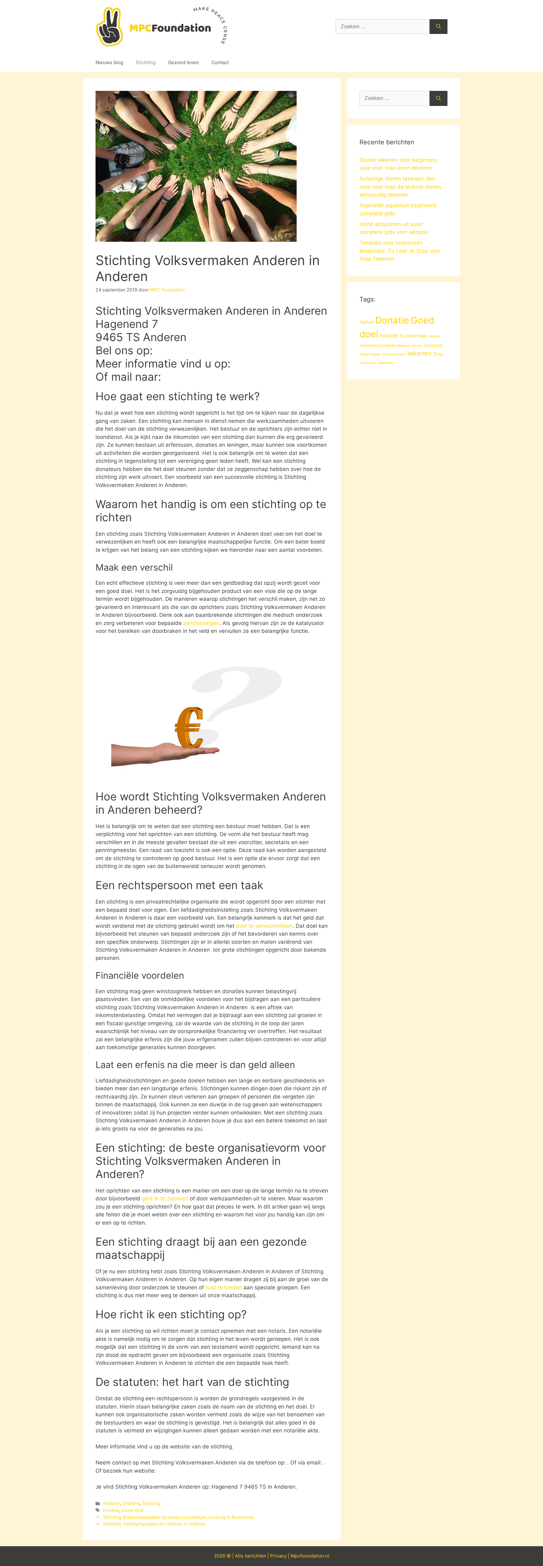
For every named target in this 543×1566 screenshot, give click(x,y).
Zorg (437, 354)
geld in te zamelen (165, 1198)
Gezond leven (183, 62)
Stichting (146, 62)
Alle (240, 1556)
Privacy (278, 1556)
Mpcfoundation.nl (310, 1556)
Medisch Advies (410, 346)
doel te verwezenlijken (264, 926)
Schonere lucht (394, 354)
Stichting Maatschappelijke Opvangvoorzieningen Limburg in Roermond (178, 1517)
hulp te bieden (224, 1287)
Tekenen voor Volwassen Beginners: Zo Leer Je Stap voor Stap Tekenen (400, 251)
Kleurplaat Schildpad (377, 345)
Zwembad (367, 363)
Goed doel (132, 1510)
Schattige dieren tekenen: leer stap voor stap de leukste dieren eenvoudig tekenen (400, 186)
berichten (255, 1556)
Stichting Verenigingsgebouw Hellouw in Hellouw (154, 1523)
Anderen (111, 1503)
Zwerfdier (385, 363)
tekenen (419, 353)
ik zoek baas (413, 336)
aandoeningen (201, 623)
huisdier (389, 336)
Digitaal (366, 321)
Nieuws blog (109, 62)
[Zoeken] (438, 26)
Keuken (435, 336)
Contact (220, 62)
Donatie (111, 1510)
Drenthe (131, 1503)
